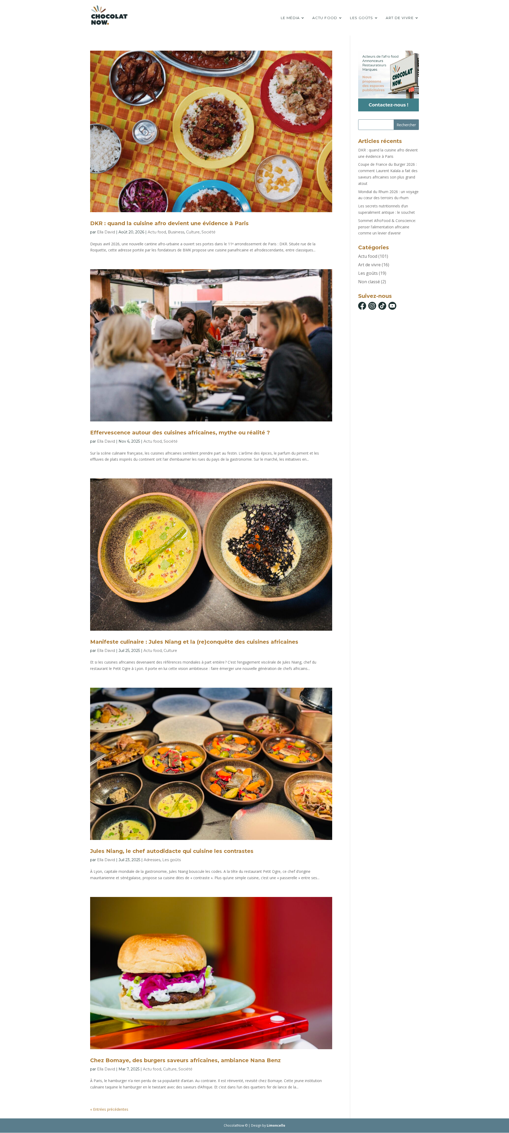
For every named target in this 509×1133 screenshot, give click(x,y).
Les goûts (361, 18)
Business (176, 232)
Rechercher (406, 124)
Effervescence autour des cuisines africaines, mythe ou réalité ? (180, 432)
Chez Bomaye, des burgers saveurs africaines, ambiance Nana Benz (185, 1060)
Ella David (106, 232)
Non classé (369, 282)
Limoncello (276, 1125)
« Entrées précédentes (109, 1109)
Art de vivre (400, 18)
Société (208, 232)
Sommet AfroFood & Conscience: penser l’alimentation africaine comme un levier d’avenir (387, 227)
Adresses (152, 859)
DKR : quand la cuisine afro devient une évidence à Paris (169, 223)
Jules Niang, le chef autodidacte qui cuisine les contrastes (171, 851)
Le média (290, 18)
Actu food (324, 18)
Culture (193, 232)
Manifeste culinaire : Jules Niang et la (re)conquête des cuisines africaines (194, 642)
